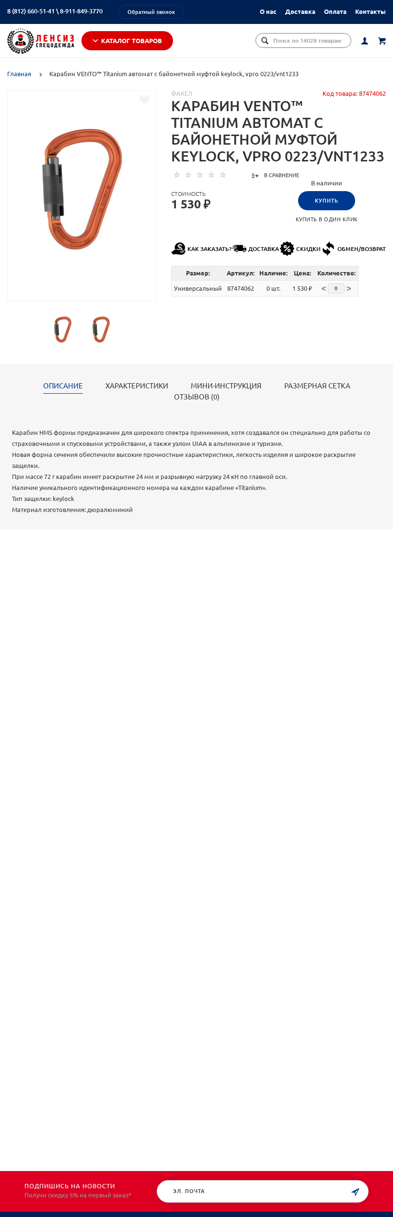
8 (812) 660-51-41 (31, 11)
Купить (326, 201)
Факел (181, 93)
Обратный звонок (151, 12)
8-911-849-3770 (81, 11)
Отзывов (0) (197, 397)
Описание (63, 386)
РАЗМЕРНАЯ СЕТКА (317, 386)
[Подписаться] (355, 1192)
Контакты (370, 11)
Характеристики (136, 386)
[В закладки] (144, 100)
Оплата (335, 11)
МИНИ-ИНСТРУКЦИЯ (226, 386)
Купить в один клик (327, 219)
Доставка (300, 11)
